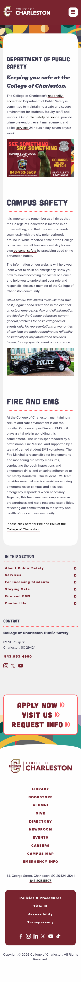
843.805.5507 (40, 880)
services (22, 127)
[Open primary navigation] (73, 12)
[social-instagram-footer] (28, 937)
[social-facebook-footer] (20, 937)
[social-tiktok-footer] (58, 937)
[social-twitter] (13, 667)
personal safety (25, 250)
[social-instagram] (5, 667)
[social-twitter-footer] (43, 937)
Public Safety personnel (43, 117)
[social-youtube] (20, 667)
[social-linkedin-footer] (35, 937)
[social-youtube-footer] (50, 937)
